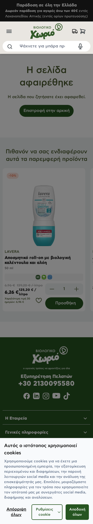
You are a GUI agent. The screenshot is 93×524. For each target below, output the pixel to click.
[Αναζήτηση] (9, 46)
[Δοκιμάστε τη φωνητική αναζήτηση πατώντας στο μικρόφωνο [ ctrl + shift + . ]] (80, 46)
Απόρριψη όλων (16, 512)
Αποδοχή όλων (77, 512)
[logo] (46, 31)
